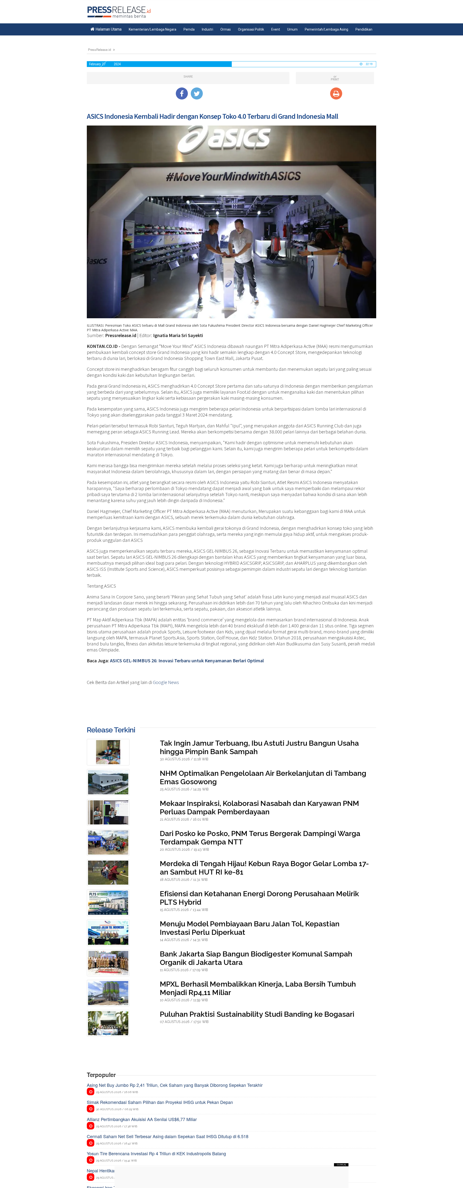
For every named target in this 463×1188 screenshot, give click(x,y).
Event (275, 29)
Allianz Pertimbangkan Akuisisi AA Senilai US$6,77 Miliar (142, 1119)
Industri (207, 29)
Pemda (189, 29)
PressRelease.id (99, 49)
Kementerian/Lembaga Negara (152, 29)
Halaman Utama (108, 29)
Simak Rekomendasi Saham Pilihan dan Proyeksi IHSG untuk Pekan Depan (160, 1102)
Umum (292, 29)
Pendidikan (363, 29)
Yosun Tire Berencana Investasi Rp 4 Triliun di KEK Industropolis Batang (156, 1153)
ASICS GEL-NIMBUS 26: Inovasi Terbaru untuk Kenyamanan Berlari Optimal (187, 660)
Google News (166, 682)
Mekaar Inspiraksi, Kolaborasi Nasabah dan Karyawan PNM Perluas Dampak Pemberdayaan (259, 807)
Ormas (225, 29)
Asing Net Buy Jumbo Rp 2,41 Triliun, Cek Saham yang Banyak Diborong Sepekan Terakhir (175, 1085)
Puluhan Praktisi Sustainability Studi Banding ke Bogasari (257, 1014)
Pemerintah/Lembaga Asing (326, 29)
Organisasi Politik (251, 29)
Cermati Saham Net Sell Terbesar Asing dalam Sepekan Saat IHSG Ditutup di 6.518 (167, 1136)
